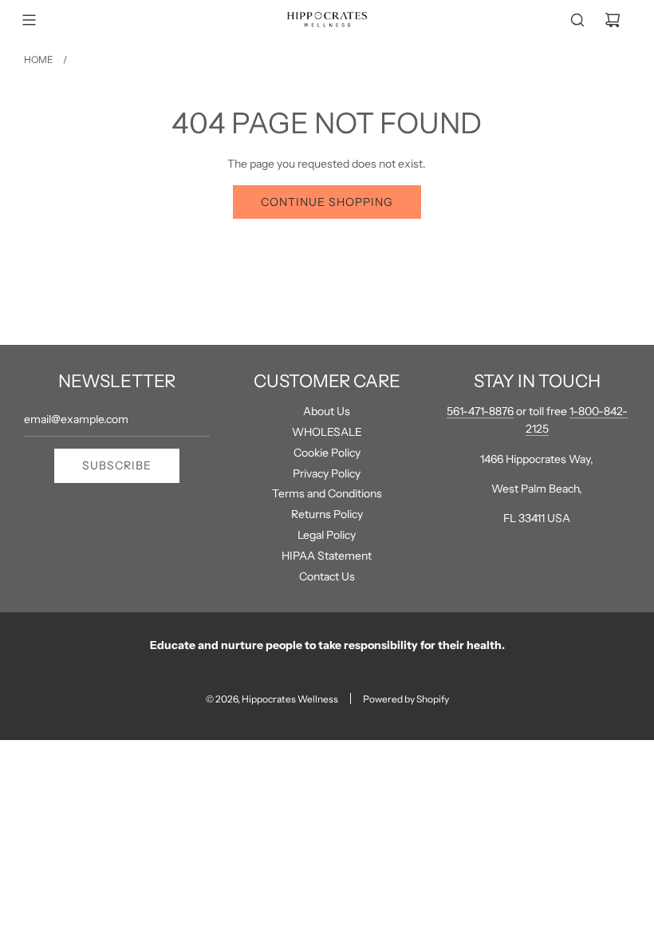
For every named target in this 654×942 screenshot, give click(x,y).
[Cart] (612, 20)
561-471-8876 (480, 411)
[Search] (577, 20)
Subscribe (117, 465)
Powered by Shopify (406, 699)
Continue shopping (327, 202)
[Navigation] (28, 20)
